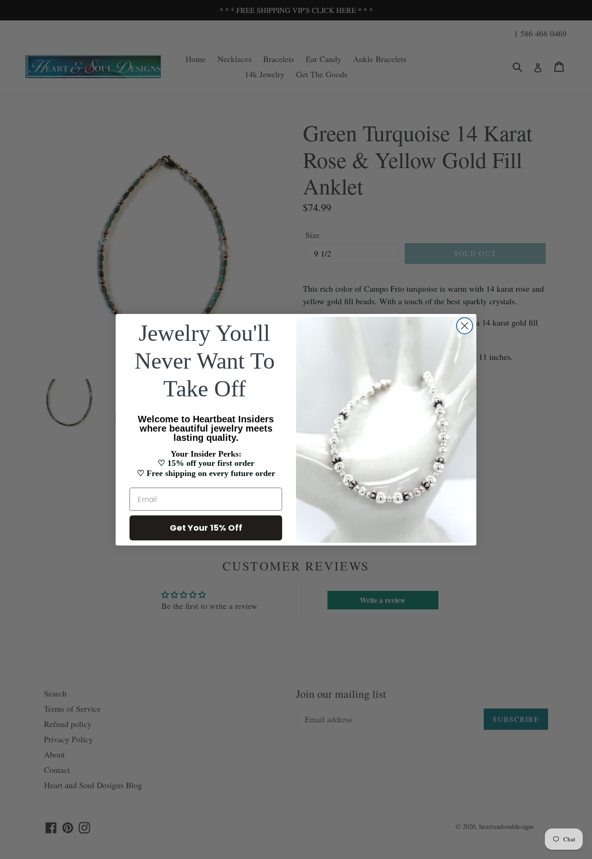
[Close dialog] (464, 326)
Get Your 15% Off (206, 527)
